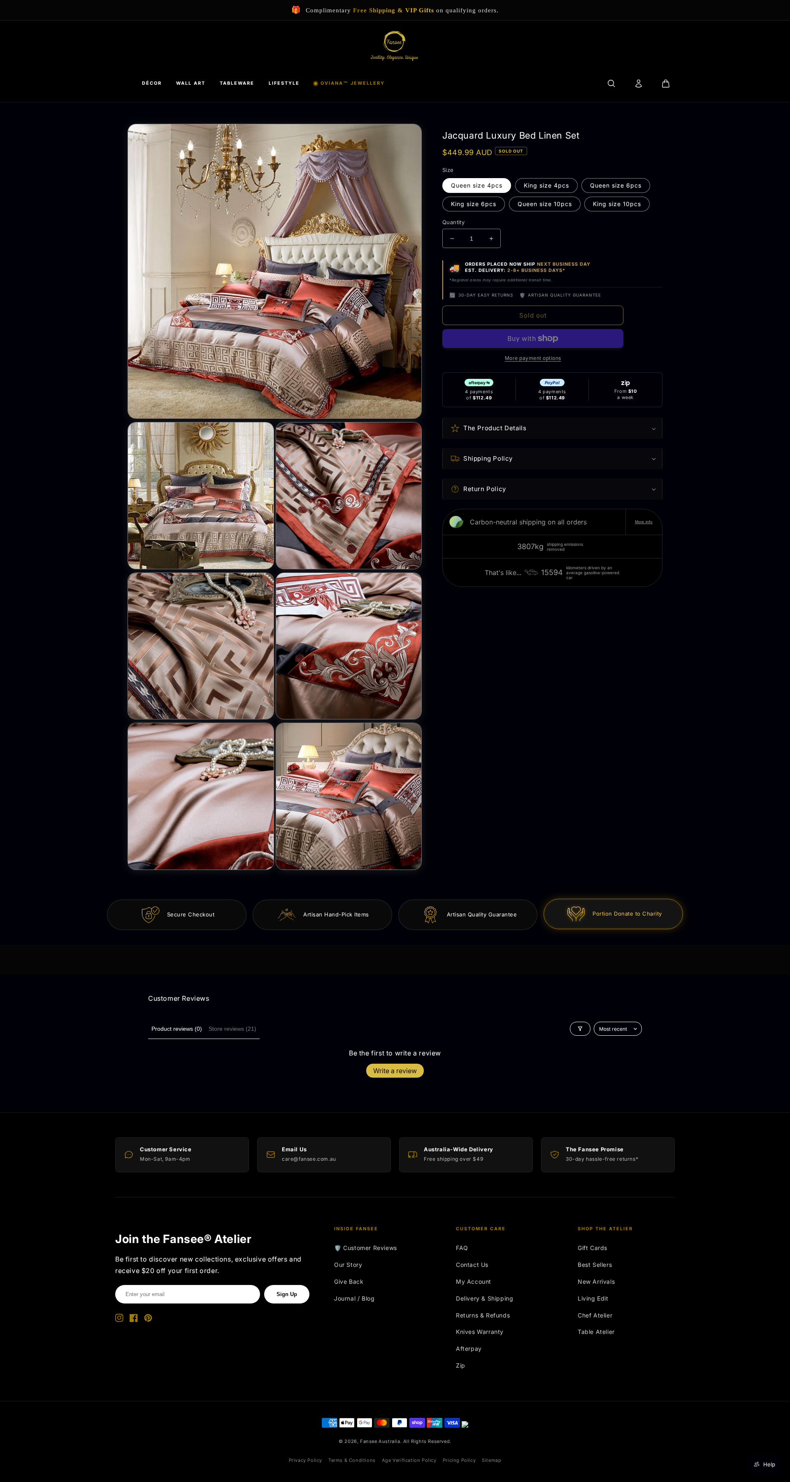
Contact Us (472, 1264)
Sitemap (491, 1460)
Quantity (453, 222)
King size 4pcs (546, 185)
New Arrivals (596, 1281)
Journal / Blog (354, 1298)
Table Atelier (596, 1331)
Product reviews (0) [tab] (176, 1028)
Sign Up (286, 1294)
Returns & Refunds (483, 1315)
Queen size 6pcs (615, 185)
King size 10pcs (617, 203)
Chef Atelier (595, 1315)
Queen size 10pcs (545, 203)
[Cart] (666, 83)
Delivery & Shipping (484, 1298)
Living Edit (593, 1298)
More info (644, 522)
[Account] (639, 83)
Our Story (348, 1264)
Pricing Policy (459, 1460)
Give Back (348, 1281)
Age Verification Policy (409, 1460)
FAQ (462, 1247)
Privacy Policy (305, 1460)
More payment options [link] (533, 358)
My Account (473, 1281)
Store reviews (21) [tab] (232, 1028)
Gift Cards (592, 1247)
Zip (460, 1365)
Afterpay (469, 1348)
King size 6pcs (473, 203)
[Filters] (580, 1029)
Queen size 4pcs (476, 185)
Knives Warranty (480, 1331)
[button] (552, 428)
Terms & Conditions (352, 1460)
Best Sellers (595, 1264)
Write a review (395, 1071)
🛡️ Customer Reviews (365, 1247)
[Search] (611, 83)
